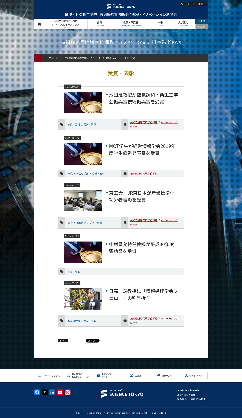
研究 (70, 173)
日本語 (201, 21)
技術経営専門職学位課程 (143, 122)
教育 (99, 24)
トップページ (39, 24)
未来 (160, 24)
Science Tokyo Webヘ (190, 390)
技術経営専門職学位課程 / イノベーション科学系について (66, 24)
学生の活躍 (82, 173)
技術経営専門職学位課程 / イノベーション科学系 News (91, 57)
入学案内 (183, 24)
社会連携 (81, 222)
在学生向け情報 (187, 394)
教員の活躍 (74, 124)
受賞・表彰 (90, 124)
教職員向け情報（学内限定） (194, 399)
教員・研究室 (131, 24)
